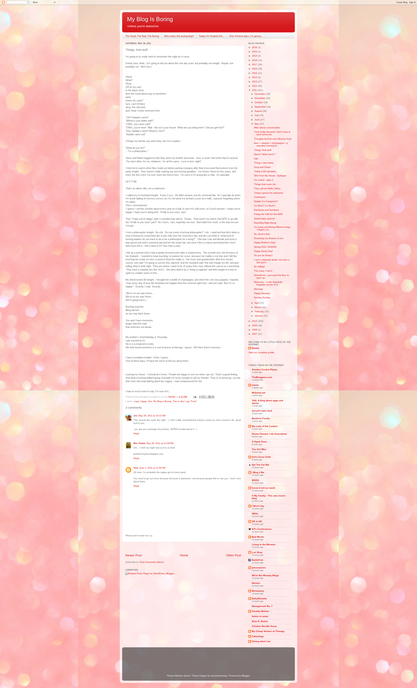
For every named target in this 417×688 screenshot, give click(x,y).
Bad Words (258, 537)
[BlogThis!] (203, 397)
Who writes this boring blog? (179, 36)
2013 (255, 81)
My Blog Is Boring (150, 19)
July (257, 115)
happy (143, 401)
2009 (255, 325)
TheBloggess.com (262, 377)
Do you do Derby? (263, 255)
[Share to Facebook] (209, 397)
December (260, 94)
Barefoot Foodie (261, 418)
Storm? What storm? (264, 154)
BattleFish (257, 560)
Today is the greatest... (266, 171)
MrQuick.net (258, 393)
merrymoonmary (219, 675)
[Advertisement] (183, 547)
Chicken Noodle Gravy (264, 626)
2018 (255, 60)
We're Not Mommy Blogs (265, 575)
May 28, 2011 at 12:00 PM (159, 443)
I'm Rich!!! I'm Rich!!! (264, 206)
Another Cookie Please (264, 369)
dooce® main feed (262, 411)
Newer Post (133, 555)
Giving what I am (261, 641)
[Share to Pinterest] (213, 397)
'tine (135, 468)
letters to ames (260, 616)
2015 (255, 73)
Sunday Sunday (262, 297)
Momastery (258, 591)
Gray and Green (262, 167)
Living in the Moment (263, 544)
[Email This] (200, 397)
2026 (255, 47)
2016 (255, 69)
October (259, 102)
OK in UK (257, 521)
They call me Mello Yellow (267, 188)
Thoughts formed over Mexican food (272, 139)
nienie (255, 385)
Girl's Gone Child (261, 457)
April (257, 303)
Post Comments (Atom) (152, 562)
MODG (255, 480)
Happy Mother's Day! (265, 242)
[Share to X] (206, 397)
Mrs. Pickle (139, 443)
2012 (255, 86)
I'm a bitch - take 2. (264, 180)
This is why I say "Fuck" (185, 401)
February (260, 311)
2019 (255, 56)
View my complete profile (261, 352)
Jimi (150, 401)
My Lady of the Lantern (265, 426)
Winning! (258, 289)
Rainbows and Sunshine (266, 210)
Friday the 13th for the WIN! (268, 214)
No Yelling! (259, 266)
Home (184, 555)
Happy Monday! (262, 293)
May (257, 124)
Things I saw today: (264, 163)
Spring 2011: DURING (265, 247)
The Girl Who (259, 449)
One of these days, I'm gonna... (246, 36)
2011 (255, 90)
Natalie (255, 348)
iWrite (255, 513)
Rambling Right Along (265, 223)
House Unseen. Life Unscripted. (269, 434)
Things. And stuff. (263, 150)
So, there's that (262, 234)
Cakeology (258, 636)
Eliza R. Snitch (260, 621)
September (261, 107)
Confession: (260, 197)
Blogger (246, 675)
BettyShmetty (259, 598)
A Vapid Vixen (259, 441)
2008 (255, 330)
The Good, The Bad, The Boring (142, 36)
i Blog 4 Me (258, 472)
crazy (136, 401)
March (258, 307)
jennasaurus (259, 567)
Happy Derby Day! (263, 251)
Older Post (233, 555)
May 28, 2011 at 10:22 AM (151, 415)
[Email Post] (194, 397)
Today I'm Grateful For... (211, 36)
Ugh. (256, 158)
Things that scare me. (265, 184)
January (259, 316)
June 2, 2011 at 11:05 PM (152, 468)
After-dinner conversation (267, 127)
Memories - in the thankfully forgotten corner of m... (268, 283)
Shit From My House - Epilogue (270, 175)
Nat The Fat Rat (260, 465)
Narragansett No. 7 (262, 606)
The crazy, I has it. (263, 271)
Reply (136, 433)
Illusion (256, 583)
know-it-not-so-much (263, 488)
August (258, 111)
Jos (135, 415)
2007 (255, 334)
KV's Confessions (262, 529)
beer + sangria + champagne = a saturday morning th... (271, 144)
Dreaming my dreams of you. (269, 238)
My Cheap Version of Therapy (268, 631)
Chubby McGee (260, 611)
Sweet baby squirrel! (264, 218)
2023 (255, 51)
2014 (255, 77)
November (260, 98)
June (257, 119)
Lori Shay (257, 552)
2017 (255, 64)
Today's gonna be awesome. (269, 193)
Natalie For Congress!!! (266, 201)
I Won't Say (258, 506)
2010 (255, 321)
